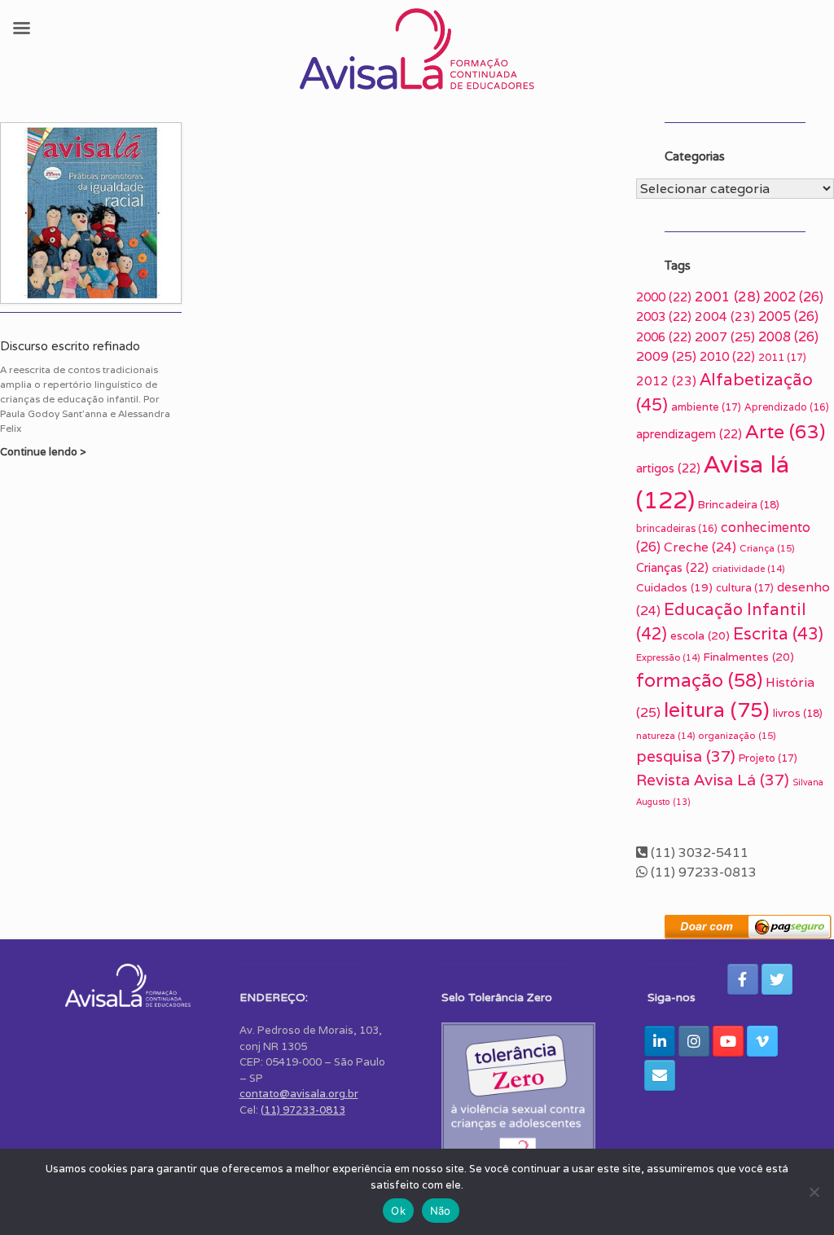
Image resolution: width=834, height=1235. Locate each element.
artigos (668, 468)
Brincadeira (738, 505)
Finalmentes (748, 656)
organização (737, 735)
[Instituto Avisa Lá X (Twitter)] (777, 979)
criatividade (748, 568)
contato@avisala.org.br (298, 1094)
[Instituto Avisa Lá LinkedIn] (659, 1041)
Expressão (668, 657)
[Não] (813, 1192)
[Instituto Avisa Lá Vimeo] (762, 1041)
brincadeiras (677, 528)
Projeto (768, 758)
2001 (727, 296)
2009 (666, 356)
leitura (717, 709)
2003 (663, 316)
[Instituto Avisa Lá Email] (659, 1075)
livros (798, 713)
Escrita (778, 633)
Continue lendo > (44, 452)
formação (699, 680)
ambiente (706, 407)
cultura (745, 588)
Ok (398, 1210)
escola (700, 635)
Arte (785, 431)
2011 (782, 357)
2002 (793, 296)
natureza (665, 735)
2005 (788, 316)
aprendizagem (689, 434)
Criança (767, 548)
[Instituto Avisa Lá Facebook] (742, 979)
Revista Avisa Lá (712, 779)
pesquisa (685, 756)
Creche (700, 546)
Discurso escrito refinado (70, 346)
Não (440, 1210)
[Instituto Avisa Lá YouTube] (728, 1041)
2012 (666, 381)
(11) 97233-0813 (303, 1110)
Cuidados (674, 587)
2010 (727, 356)
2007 (725, 336)
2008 (788, 336)
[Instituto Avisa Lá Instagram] (693, 1041)
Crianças (672, 567)
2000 (663, 297)
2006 (663, 337)
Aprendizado (786, 407)
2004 (725, 316)
